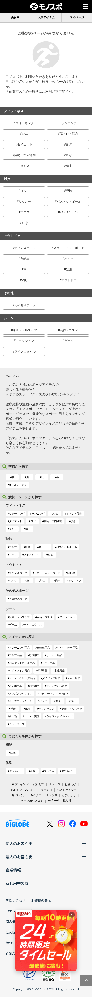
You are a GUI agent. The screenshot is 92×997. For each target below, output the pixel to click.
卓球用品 (42, 670)
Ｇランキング (20, 784)
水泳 (69, 155)
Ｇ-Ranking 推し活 (59, 800)
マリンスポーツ (25, 248)
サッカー (25, 201)
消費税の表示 (41, 900)
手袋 (13, 708)
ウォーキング (25, 123)
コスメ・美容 (31, 716)
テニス (24, 212)
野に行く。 (19, 795)
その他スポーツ (25, 305)
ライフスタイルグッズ (59, 716)
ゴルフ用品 (15, 655)
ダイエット (25, 144)
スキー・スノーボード (69, 248)
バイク (69, 258)
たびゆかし (69, 795)
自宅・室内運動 (25, 155)
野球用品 (34, 655)
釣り (25, 280)
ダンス (24, 166)
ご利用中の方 (17, 883)
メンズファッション (20, 693)
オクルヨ (54, 784)
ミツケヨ (51, 795)
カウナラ (36, 795)
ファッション (25, 341)
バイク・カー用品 (67, 647)
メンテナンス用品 (56, 685)
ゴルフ (24, 191)
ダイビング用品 (51, 678)
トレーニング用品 (19, 647)
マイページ (77, 17)
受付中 (15, 17)
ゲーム (69, 341)
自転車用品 (43, 647)
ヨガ (69, 144)
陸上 (69, 166)
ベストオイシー (67, 790)
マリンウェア (46, 708)
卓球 (25, 223)
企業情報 (13, 870)
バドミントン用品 (19, 670)
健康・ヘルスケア (25, 330)
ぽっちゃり (15, 771)
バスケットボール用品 (22, 663)
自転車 (24, 258)
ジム (25, 133)
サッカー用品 (54, 655)
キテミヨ (46, 790)
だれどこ (38, 784)
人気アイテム (46, 17)
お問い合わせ (15, 900)
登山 (69, 269)
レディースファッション (53, 693)
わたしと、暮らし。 (24, 790)
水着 (27, 708)
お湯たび (70, 784)
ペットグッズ (17, 724)
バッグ (43, 701)
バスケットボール (69, 201)
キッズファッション (20, 701)
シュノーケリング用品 (22, 678)
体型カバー (67, 771)
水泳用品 (59, 670)
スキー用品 (73, 678)
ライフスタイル (25, 351)
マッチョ (49, 771)
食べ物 (13, 716)
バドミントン (69, 212)
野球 (69, 191)
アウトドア (69, 280)
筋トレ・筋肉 (69, 133)
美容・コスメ (69, 330)
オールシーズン (18, 484)
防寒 (13, 752)
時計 (73, 701)
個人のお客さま (19, 843)
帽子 (58, 701)
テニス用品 (48, 663)
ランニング (69, 123)
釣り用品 (34, 685)
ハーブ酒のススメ (32, 801)
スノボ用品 (15, 685)
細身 (33, 771)
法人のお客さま (19, 856)
